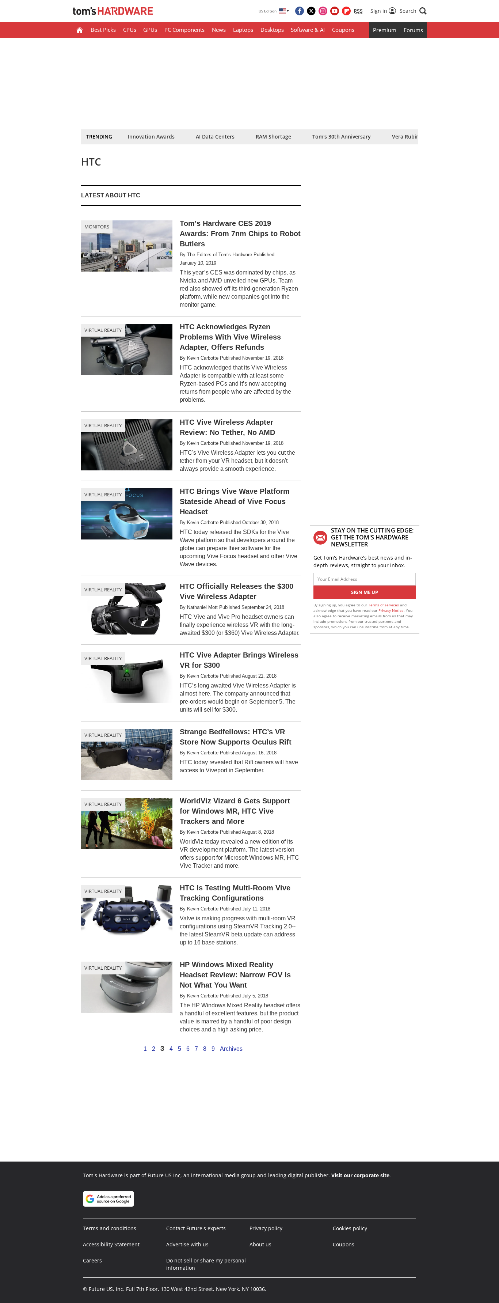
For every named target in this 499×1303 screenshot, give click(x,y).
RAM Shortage (273, 136)
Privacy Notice (391, 610)
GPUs (150, 29)
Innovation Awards (151, 136)
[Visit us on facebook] (299, 11)
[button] (413, 11)
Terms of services (384, 604)
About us (260, 1244)
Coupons (343, 29)
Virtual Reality (103, 330)
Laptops (243, 29)
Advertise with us (187, 1244)
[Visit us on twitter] (311, 11)
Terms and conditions (109, 1228)
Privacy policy (266, 1228)
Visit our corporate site (360, 1175)
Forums (413, 30)
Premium (384, 30)
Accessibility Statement (111, 1244)
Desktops (272, 29)
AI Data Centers (215, 136)
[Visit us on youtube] (334, 11)
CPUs (129, 29)
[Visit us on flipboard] (346, 11)
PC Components (184, 29)
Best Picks (103, 29)
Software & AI (308, 29)
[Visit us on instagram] (323, 11)
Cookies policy (350, 1228)
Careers (92, 1260)
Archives (231, 1049)
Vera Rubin (405, 136)
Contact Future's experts (196, 1228)
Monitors (96, 226)
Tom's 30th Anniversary (341, 136)
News (219, 29)
